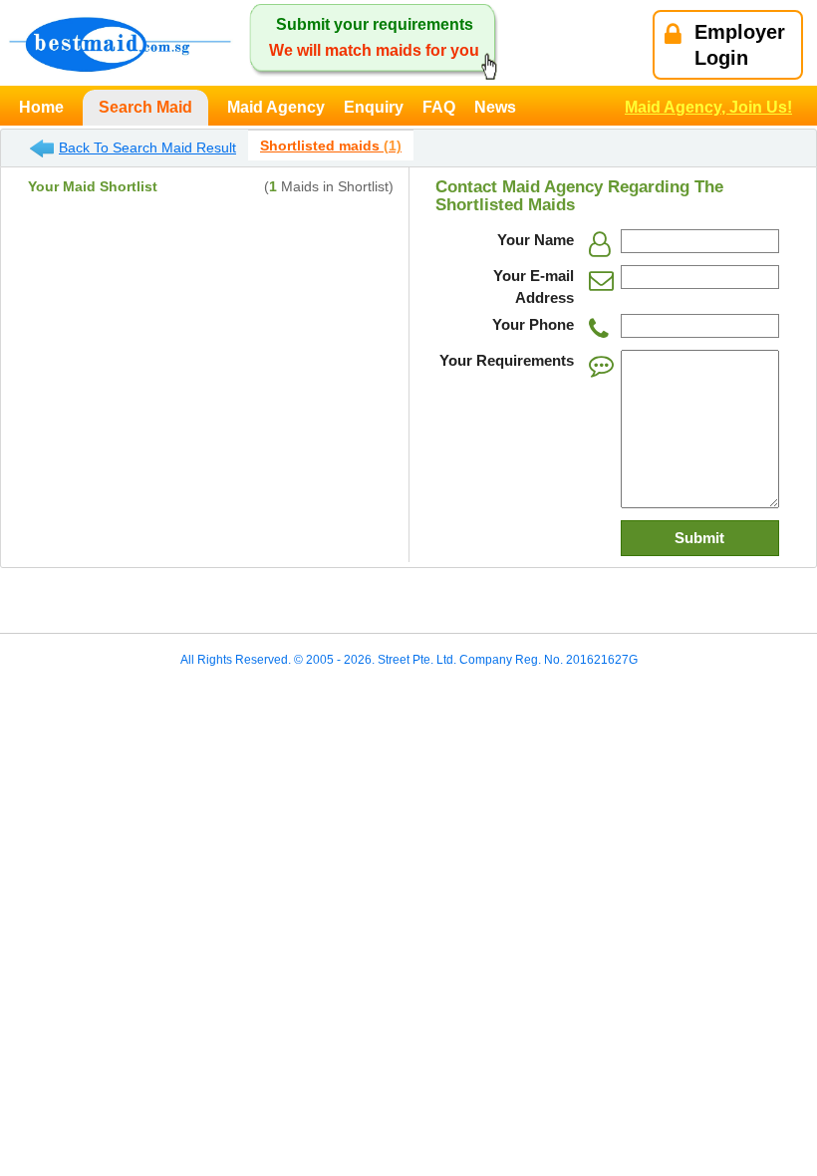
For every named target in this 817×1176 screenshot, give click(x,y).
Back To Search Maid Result (147, 147)
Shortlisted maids (331, 145)
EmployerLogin (739, 45)
